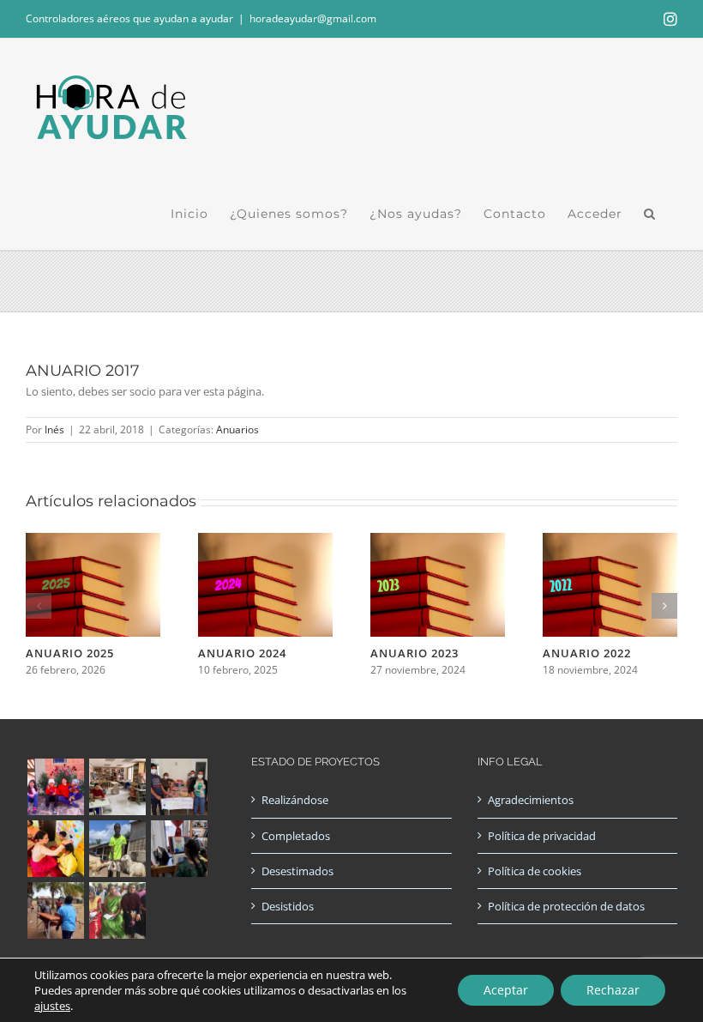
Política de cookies (534, 871)
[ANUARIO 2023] (437, 540)
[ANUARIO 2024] (265, 540)
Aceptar (506, 990)
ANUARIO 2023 (414, 653)
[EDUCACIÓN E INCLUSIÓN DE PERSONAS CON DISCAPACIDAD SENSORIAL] (178, 849)
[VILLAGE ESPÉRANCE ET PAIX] (117, 849)
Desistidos (287, 906)
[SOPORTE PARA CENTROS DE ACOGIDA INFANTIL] (55, 787)
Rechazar (613, 990)
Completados (295, 836)
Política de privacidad (542, 836)
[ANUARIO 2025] (93, 540)
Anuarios (237, 429)
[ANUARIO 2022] (610, 540)
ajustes (52, 1005)
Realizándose (294, 799)
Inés (54, 429)
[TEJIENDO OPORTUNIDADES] (117, 787)
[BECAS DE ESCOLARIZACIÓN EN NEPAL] (55, 849)
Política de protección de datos (566, 906)
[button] (650, 214)
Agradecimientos (531, 799)
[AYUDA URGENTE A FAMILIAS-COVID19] (178, 787)
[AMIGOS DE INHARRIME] (55, 910)
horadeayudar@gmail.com (312, 18)
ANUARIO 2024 (242, 653)
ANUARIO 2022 (587, 653)
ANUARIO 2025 (70, 653)
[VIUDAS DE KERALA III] (117, 910)
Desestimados (297, 871)
